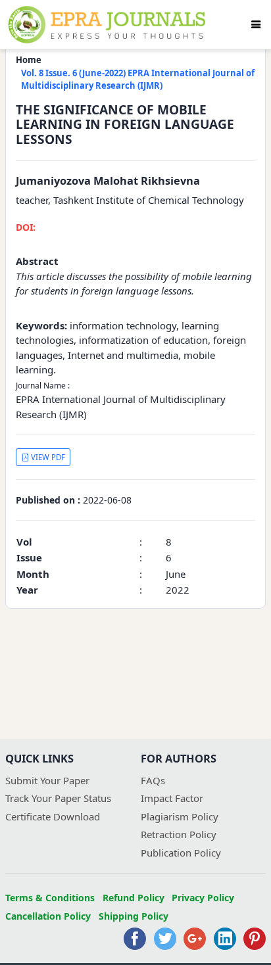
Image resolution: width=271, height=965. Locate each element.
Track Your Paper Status (58, 798)
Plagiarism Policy (179, 816)
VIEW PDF (47, 457)
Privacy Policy (203, 897)
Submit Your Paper (47, 780)
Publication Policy (181, 852)
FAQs (153, 780)
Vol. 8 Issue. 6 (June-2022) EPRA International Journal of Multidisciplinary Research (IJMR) (138, 79)
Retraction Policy (178, 834)
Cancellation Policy (48, 916)
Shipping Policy (133, 916)
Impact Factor (172, 798)
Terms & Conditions (50, 897)
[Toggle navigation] (256, 24)
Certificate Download (52, 816)
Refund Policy (133, 897)
